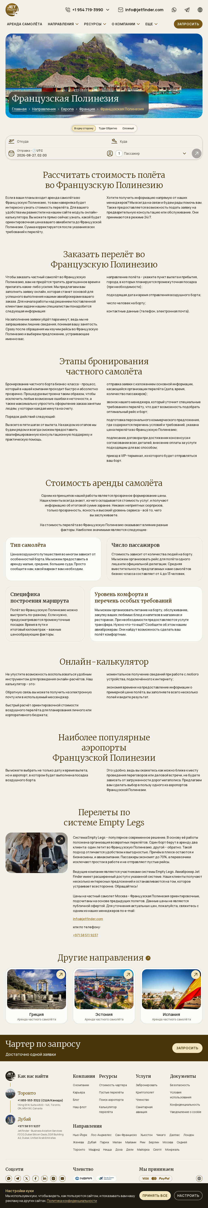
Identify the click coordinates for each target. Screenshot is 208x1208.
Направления (44, 108)
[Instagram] (53, 1178)
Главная (19, 108)
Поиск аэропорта (111, 1100)
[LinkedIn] (44, 1178)
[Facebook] (35, 1178)
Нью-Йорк (80, 1135)
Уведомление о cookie (185, 1112)
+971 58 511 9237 (85, 935)
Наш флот (80, 1107)
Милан (117, 1142)
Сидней (182, 1142)
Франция (87, 108)
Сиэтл (157, 1149)
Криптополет (145, 1092)
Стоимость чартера (113, 1085)
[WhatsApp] (174, 9)
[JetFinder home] (11, 9)
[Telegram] (187, 9)
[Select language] (199, 1178)
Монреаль (172, 1149)
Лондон (188, 1135)
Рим (142, 1142)
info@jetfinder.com (88, 919)
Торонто (79, 1149)
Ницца (107, 1149)
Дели (129, 1149)
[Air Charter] (106, 1178)
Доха (118, 1149)
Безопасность (180, 1085)
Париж (104, 1142)
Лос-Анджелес (101, 1135)
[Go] (197, 153)
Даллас (174, 1135)
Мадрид (94, 1149)
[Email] (62, 1178)
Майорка (143, 1149)
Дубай (92, 1142)
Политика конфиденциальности (72, 1200)
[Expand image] (60, 840)
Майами (130, 1142)
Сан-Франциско (126, 1135)
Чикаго (161, 1135)
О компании (81, 1085)
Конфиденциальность (185, 1104)
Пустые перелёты (111, 1092)
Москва (168, 1142)
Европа (67, 108)
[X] (26, 1178)
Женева (78, 1142)
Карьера (79, 1092)
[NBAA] (83, 1178)
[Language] (200, 9)
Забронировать (146, 1085)
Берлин (154, 1142)
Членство (142, 1100)
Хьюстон (147, 1135)
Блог (76, 1100)
